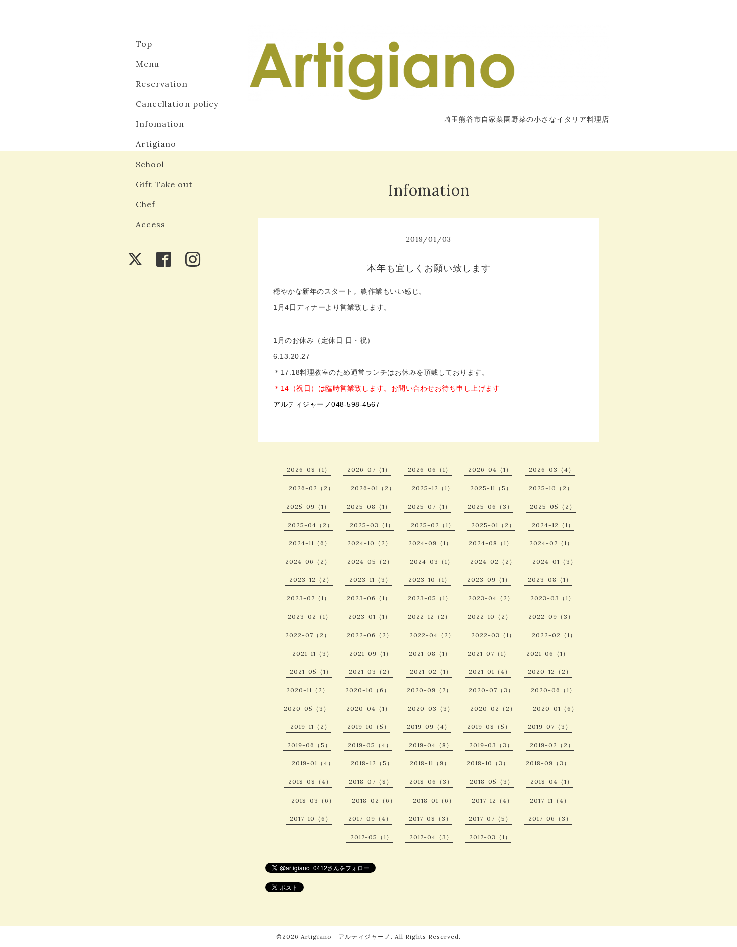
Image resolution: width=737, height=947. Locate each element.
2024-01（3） (554, 561)
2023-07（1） (308, 598)
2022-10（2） (490, 616)
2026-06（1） (430, 469)
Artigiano (156, 144)
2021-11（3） (312, 653)
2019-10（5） (368, 726)
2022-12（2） (429, 616)
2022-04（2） (432, 635)
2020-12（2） (550, 671)
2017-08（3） (430, 818)
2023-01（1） (369, 616)
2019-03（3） (491, 745)
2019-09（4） (429, 726)
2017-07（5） (490, 818)
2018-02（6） (374, 800)
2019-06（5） (309, 745)
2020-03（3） (431, 708)
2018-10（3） (488, 763)
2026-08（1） (309, 469)
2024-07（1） (551, 543)
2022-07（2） (307, 635)
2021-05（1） (311, 671)
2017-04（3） (431, 837)
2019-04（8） (431, 745)
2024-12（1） (553, 525)
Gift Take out (164, 184)
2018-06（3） (431, 781)
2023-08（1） (550, 579)
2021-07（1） (489, 653)
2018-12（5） (372, 763)
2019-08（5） (489, 726)
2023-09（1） (489, 579)
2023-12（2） (311, 579)
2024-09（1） (430, 543)
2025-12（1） (433, 488)
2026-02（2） (311, 488)
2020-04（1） (368, 708)
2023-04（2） (491, 598)
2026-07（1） (369, 469)
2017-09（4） (370, 818)
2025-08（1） (369, 506)
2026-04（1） (490, 469)
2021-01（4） (490, 671)
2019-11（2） (310, 726)
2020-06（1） (553, 690)
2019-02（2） (552, 745)
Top (144, 44)
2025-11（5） (491, 488)
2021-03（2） (371, 671)
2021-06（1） (547, 653)
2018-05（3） (492, 781)
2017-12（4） (492, 800)
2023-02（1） (310, 616)
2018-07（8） (371, 781)
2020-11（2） (307, 690)
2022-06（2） (370, 635)
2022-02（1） (554, 635)
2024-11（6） (310, 543)
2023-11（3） (370, 579)
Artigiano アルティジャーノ (346, 936)
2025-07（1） (429, 506)
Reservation (162, 84)
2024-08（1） (491, 543)
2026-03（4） (552, 469)
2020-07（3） (491, 690)
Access (150, 224)
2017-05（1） (371, 837)
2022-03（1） (493, 635)
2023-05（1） (430, 598)
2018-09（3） (548, 763)
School (150, 164)
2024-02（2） (493, 561)
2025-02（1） (433, 525)
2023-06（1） (369, 598)
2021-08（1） (430, 653)
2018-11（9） (430, 763)
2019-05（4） (370, 745)
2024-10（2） (369, 543)
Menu (147, 64)
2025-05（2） (553, 506)
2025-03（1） (372, 525)
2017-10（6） (311, 818)
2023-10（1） (429, 579)
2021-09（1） (370, 653)
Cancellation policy (177, 104)
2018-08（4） (310, 781)
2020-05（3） (307, 708)
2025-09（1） (308, 506)
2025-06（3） (490, 506)
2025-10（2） (551, 488)
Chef (145, 204)
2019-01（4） (313, 763)
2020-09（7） (429, 690)
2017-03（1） (490, 837)
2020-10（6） (367, 690)
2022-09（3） (551, 616)
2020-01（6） (555, 708)
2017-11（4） (550, 800)
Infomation (160, 124)
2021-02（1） (431, 671)
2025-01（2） (493, 525)
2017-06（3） (550, 818)
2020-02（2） (493, 708)
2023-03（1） (552, 598)
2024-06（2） (308, 561)
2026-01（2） (373, 488)
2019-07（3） (550, 726)
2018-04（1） (551, 781)
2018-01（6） (434, 800)
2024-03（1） (432, 561)
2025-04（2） (310, 525)
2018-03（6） (313, 800)
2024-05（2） (370, 561)
